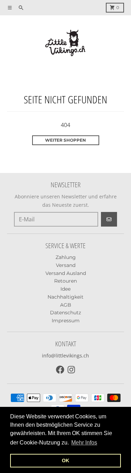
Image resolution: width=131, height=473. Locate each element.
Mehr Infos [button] (84, 443)
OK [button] (65, 460)
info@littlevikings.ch (65, 355)
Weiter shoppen (65, 140)
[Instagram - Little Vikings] (71, 369)
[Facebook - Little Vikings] (60, 369)
